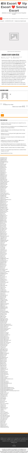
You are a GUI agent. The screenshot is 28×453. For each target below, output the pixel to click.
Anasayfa (2, 21)
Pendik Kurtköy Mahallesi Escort (6, 389)
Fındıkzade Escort (3, 280)
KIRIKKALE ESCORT (4, 318)
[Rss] (14, 444)
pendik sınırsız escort (4, 392)
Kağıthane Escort (3, 304)
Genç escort (2, 284)
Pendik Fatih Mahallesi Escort (6, 383)
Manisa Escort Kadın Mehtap (18, 106)
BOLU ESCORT (3, 226)
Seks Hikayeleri (3, 398)
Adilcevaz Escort (3, 160)
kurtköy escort (22, 440)
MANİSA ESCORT (3, 354)
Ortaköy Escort (3, 368)
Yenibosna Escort (3, 424)
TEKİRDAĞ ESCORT (4, 407)
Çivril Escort (2, 249)
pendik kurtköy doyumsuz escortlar (7, 388)
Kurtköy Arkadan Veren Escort (6, 325)
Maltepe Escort (3, 352)
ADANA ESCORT (3, 159)
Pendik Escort (3, 375)
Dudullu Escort (3, 259)
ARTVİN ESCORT (3, 187)
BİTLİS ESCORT (3, 224)
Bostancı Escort (3, 227)
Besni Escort (2, 213)
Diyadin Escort (3, 257)
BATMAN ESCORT (3, 208)
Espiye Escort (2, 274)
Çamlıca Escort (3, 239)
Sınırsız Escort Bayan (4, 403)
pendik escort (25, 438)
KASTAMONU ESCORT (4, 312)
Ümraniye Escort (3, 419)
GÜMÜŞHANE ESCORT (4, 291)
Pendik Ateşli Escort (4, 373)
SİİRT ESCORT (3, 399)
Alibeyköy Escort (3, 176)
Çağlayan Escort (3, 238)
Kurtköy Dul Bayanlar (4, 329)
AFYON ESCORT (3, 164)
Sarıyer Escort (3, 397)
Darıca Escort (3, 252)
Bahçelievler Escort (4, 201)
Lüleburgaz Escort (3, 348)
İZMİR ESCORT (3, 301)
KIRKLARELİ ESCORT (4, 319)
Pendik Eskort (3, 379)
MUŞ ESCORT (3, 362)
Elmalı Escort (2, 267)
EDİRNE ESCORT (3, 262)
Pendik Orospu (3, 391)
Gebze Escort (3, 283)
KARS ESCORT (3, 309)
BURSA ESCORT (3, 235)
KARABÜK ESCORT (4, 306)
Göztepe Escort (3, 290)
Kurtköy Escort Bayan (4, 332)
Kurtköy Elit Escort (3, 330)
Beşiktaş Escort (3, 212)
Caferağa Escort (3, 237)
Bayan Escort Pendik (4, 209)
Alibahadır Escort (3, 174)
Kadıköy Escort (3, 302)
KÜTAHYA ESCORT (3, 345)
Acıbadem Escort (3, 157)
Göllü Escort (2, 288)
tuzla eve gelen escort (4, 413)
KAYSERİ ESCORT (3, 314)
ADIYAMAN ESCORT (4, 162)
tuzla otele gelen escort (5, 415)
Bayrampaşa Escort (4, 211)
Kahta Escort (2, 305)
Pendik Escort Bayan (4, 376)
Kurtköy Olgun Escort (4, 339)
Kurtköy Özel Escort (4, 341)
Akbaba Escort (3, 166)
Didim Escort (2, 256)
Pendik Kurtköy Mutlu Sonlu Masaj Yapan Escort (9, 390)
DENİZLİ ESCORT (3, 253)
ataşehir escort (10, 438)
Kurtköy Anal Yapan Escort (5, 324)
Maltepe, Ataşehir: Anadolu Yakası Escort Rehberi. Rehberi (12, 147)
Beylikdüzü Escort (3, 215)
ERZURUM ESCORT (4, 269)
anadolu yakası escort (14, 440)
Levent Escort (3, 347)
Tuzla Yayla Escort (3, 418)
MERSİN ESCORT (3, 358)
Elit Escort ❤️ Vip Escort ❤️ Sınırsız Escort (14, 7)
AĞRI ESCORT (3, 165)
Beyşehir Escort (3, 218)
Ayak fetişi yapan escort (5, 194)
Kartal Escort (2, 310)
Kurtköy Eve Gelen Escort (5, 334)
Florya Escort (2, 281)
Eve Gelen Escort (3, 276)
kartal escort (3, 439)
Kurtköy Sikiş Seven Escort (5, 342)
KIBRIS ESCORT (3, 316)
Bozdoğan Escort (3, 228)
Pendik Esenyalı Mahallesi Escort (6, 378)
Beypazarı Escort (3, 217)
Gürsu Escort (2, 293)
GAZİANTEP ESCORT (9, 21)
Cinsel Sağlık (2, 247)
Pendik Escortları (3, 377)
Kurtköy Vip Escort (3, 344)
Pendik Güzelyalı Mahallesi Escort (7, 387)
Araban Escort (3, 185)
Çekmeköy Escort (3, 244)
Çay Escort (2, 243)
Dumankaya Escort (4, 260)
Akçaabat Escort (3, 167)
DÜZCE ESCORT (3, 261)
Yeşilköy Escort (3, 425)
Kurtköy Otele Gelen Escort (5, 340)
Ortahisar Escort (3, 367)
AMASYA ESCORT (3, 180)
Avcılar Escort (3, 192)
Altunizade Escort (3, 179)
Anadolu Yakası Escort (4, 181)
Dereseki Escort (3, 254)
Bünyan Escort (3, 232)
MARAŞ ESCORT (3, 355)
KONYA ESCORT (3, 323)
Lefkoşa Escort (3, 346)
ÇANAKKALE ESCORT (4, 240)
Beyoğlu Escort (3, 216)
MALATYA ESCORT (4, 351)
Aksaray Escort (3, 169)
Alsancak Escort (3, 177)
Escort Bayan (2, 270)
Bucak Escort (2, 230)
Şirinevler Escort (3, 401)
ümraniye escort (18, 438)
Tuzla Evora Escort (4, 414)
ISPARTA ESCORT (3, 299)
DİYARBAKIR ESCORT (4, 258)
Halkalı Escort (3, 294)
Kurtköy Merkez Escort (4, 337)
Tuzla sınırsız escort (4, 417)
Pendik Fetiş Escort (4, 384)
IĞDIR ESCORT (3, 297)
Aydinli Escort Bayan (4, 197)
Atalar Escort (2, 189)
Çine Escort (2, 246)
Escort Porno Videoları (4, 271)
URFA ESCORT (3, 421)
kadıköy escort (17, 439)
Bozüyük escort (3, 229)
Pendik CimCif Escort (4, 374)
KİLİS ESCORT (3, 317)
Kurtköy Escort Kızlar (4, 333)
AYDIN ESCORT (3, 196)
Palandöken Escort (4, 371)
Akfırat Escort (3, 168)
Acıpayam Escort (3, 158)
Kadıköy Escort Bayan (4, 303)
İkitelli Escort (2, 298)
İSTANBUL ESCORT (4, 300)
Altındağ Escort (3, 178)
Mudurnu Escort (3, 360)
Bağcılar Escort (3, 200)
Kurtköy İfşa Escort (4, 335)
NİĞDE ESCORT (3, 363)
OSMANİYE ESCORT (4, 369)
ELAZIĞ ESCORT (3, 265)
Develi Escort (2, 255)
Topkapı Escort (3, 408)
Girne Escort (2, 286)
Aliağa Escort (2, 173)
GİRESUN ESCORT (3, 285)
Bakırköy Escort (3, 202)
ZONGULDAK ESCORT (4, 427)
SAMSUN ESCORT (3, 395)
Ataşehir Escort (3, 191)
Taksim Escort (3, 406)
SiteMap (14, 445)
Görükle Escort (3, 289)
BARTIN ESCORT (3, 206)
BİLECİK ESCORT (3, 221)
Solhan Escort (3, 404)
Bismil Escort (2, 223)
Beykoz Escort (3, 214)
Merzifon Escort (3, 359)
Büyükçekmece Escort (4, 236)
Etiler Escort (2, 275)
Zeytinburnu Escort (4, 426)
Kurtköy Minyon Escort (4, 338)
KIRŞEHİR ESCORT (3, 320)
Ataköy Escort (3, 188)
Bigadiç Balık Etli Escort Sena (6, 153)
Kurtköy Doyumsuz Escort (5, 328)
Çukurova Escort (3, 251)
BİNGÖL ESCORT (3, 222)
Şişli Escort (2, 402)
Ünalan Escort (3, 420)
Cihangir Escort (3, 245)
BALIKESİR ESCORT (4, 204)
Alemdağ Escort (3, 172)
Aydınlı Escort (3, 198)
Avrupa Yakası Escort (4, 193)
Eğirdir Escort (3, 264)
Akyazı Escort (2, 170)
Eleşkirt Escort (3, 266)
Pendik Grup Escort (4, 386)
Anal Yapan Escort (3, 182)
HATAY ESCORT (3, 296)
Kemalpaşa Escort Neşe (8, 104)
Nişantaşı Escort (3, 364)
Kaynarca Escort (3, 313)
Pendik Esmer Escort (4, 381)
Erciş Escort (2, 268)
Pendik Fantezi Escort (4, 382)
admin (4, 57)
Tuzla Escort (2, 411)
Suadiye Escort (3, 405)
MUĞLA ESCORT (3, 361)
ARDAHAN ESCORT (4, 186)
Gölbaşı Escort (3, 287)
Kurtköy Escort (3, 331)
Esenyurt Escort (3, 272)
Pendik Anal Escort (4, 372)
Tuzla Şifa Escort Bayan (5, 416)
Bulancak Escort (3, 231)
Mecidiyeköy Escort (4, 357)
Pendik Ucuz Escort (4, 393)
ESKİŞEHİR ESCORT (4, 273)
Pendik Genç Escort (4, 385)
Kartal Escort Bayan (4, 311)
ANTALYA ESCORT (3, 184)
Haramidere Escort (4, 295)
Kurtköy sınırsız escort (4, 343)
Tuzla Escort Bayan (4, 412)
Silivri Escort (2, 400)
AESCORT (2, 163)
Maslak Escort (3, 356)
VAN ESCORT (2, 422)
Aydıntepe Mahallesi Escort (5, 199)
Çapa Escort (2, 242)
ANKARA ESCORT (3, 183)
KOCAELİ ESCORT (3, 322)
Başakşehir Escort (3, 207)
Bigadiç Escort (3, 220)
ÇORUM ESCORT (3, 250)
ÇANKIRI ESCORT (3, 241)
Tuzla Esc (2, 410)
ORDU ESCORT (3, 366)
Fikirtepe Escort (3, 279)
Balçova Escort (3, 203)
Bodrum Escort (3, 225)
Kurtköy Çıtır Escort (4, 327)
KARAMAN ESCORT (4, 308)
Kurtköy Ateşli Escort (4, 326)
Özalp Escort (2, 370)
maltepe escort (3, 438)
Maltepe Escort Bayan (4, 353)
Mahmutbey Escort (4, 349)
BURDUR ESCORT (3, 233)
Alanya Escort (3, 171)
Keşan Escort (2, 315)
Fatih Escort (2, 277)
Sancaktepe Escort (4, 396)
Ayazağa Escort (3, 195)
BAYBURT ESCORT (4, 210)
